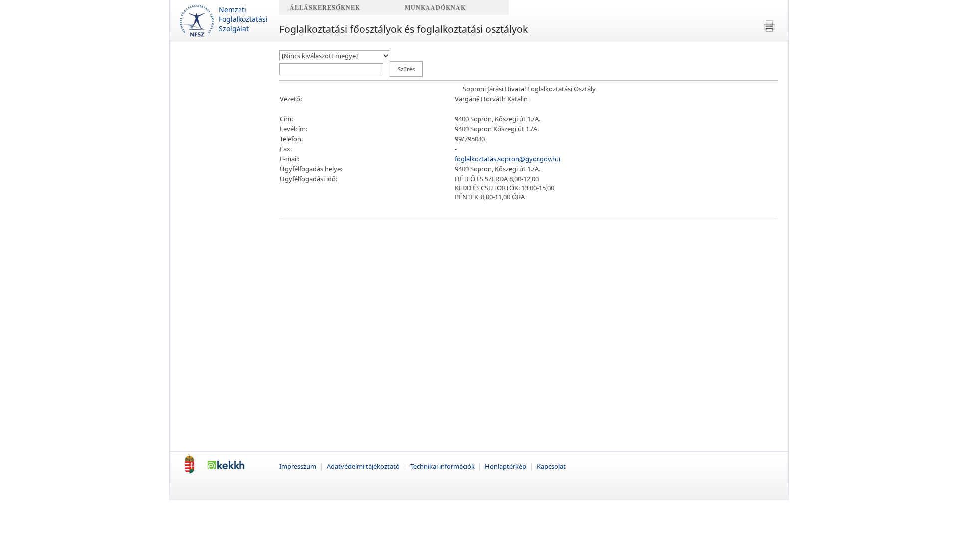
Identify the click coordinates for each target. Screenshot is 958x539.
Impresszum (298, 466)
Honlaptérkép (506, 466)
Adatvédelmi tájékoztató (364, 466)
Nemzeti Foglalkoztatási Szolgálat (243, 19)
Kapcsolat (551, 466)
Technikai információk (443, 466)
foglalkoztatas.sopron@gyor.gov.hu (507, 158)
